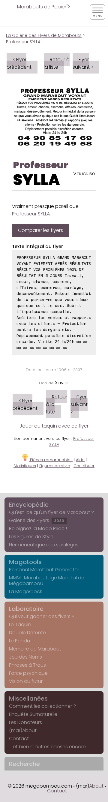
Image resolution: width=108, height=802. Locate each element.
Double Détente (27, 632)
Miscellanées (28, 698)
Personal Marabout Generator (44, 569)
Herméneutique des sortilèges (44, 544)
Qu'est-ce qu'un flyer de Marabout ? (51, 512)
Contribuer (84, 466)
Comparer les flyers (40, 230)
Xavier (62, 382)
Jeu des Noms (25, 656)
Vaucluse (84, 173)
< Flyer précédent (19, 63)
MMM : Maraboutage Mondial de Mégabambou (46, 580)
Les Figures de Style (31, 536)
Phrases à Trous (27, 665)
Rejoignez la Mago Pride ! (38, 528)
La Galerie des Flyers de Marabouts (44, 35)
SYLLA (36, 180)
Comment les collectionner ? (42, 706)
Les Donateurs (25, 722)
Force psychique (28, 673)
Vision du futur (26, 681)
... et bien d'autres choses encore (47, 746)
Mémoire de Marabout (35, 648)
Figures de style (54, 466)
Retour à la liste (57, 63)
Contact (19, 738)
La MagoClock (25, 591)
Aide (80, 460)
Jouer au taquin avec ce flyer (54, 425)
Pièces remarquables (51, 460)
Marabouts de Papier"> (43, 6)
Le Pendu (19, 640)
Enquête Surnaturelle (33, 714)
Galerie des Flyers (36, 520)
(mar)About (23, 730)
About (96, 785)
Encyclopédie (29, 504)
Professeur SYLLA (31, 213)
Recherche (24, 764)
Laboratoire (26, 609)
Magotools (25, 562)
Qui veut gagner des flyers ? (41, 616)
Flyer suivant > (83, 63)
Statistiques (25, 466)
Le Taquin (20, 624)
